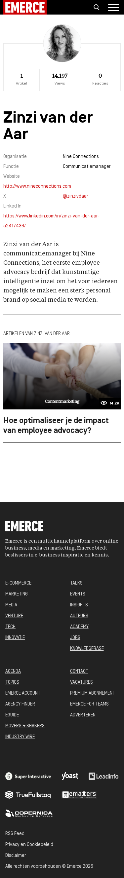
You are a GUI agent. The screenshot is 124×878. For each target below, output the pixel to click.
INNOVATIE (15, 637)
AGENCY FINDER (20, 704)
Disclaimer (15, 855)
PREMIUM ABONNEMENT (92, 693)
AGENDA (13, 671)
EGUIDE (12, 715)
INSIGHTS (79, 605)
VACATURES (81, 682)
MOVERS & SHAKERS (25, 726)
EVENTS (77, 594)
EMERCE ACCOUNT (22, 693)
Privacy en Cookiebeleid (29, 844)
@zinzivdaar (75, 196)
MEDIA (11, 605)
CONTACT (79, 671)
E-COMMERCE (18, 583)
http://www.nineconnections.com (37, 186)
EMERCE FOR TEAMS (89, 704)
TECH (10, 627)
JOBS (75, 637)
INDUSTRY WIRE (20, 737)
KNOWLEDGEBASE (87, 648)
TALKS (76, 583)
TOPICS (12, 682)
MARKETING (16, 594)
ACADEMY (79, 627)
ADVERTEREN (83, 715)
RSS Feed (14, 833)
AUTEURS (79, 616)
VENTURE (14, 616)
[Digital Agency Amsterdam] (28, 776)
